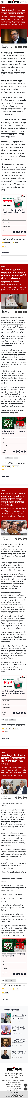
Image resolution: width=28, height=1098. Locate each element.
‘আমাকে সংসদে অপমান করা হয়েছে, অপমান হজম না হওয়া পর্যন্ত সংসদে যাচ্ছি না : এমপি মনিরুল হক (13, 274)
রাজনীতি (3, 7)
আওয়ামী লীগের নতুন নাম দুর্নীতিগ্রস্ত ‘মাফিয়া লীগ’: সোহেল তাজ (19, 1053)
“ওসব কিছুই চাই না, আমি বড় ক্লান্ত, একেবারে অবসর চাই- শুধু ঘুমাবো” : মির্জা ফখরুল (13, 759)
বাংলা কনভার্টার (14, 1077)
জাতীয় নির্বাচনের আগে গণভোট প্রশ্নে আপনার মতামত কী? (13, 433)
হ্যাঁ (3, 439)
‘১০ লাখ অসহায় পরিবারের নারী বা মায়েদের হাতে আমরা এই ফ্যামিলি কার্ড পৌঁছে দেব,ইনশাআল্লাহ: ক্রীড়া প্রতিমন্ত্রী (19, 1017)
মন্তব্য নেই (5, 446)
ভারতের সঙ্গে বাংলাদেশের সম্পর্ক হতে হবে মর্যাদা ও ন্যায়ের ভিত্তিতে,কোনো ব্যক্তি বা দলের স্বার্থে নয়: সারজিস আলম (13, 499)
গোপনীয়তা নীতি (9, 1075)
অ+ (26, 1085)
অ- (25, 1089)
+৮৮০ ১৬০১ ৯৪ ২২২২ (16, 1084)
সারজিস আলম (12, 720)
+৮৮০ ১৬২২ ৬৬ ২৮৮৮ (16, 1088)
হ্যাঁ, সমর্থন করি (6, 219)
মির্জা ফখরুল (12, 980)
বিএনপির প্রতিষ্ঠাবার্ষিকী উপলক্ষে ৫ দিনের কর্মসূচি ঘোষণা (18, 1029)
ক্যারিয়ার (21, 1073)
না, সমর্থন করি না (6, 223)
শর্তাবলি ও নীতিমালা (18, 1075)
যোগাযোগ (16, 1073)
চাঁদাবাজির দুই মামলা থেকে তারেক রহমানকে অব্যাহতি (13, 12)
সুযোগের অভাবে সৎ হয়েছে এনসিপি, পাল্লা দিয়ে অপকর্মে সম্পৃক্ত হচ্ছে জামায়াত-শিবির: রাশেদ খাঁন (19, 1041)
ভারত (6, 720)
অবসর (6, 980)
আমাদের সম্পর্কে (9, 1073)
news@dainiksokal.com (14, 1086)
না (3, 442)
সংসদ (15, 458)
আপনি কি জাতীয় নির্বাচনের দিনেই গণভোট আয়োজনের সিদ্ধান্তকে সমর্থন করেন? (14, 212)
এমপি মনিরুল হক (9, 458)
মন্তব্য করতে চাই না (6, 226)
